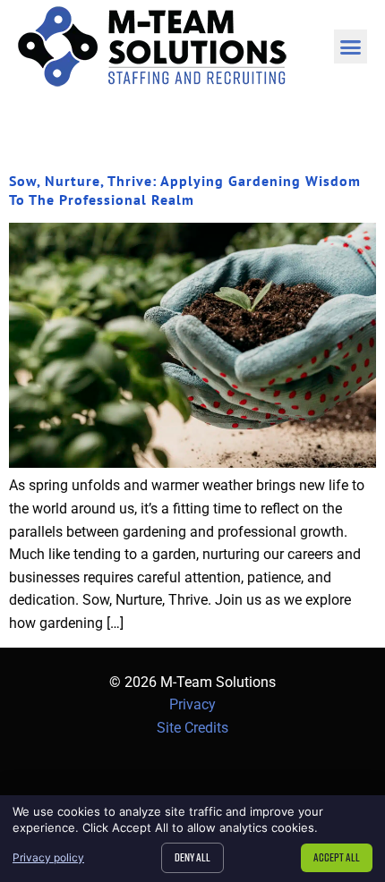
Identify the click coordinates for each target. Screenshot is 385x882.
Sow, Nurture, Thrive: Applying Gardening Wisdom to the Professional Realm (185, 190)
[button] (351, 47)
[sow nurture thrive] (192, 462)
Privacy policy (48, 857)
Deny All (192, 857)
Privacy (192, 704)
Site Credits (192, 727)
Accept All (336, 857)
